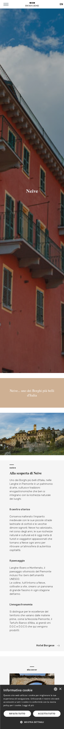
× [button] (60, 689)
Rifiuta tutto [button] (17, 713)
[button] (32, 722)
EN (61, 4)
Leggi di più (28, 705)
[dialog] (32, 707)
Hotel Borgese (45, 645)
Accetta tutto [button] (46, 713)
